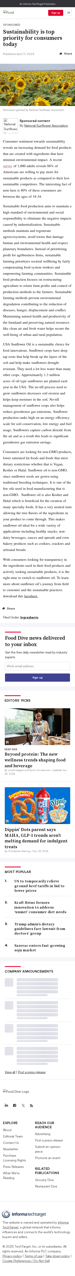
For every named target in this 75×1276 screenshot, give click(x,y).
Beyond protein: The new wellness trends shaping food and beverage (35, 759)
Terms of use (33, 1256)
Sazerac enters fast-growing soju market (39, 948)
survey (7, 165)
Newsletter (10, 1149)
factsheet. (31, 596)
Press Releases (13, 1167)
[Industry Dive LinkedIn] (6, 1105)
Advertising (42, 1134)
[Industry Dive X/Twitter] (23, 1105)
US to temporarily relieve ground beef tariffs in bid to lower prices (39, 886)
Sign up (55, 12)
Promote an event (47, 1158)
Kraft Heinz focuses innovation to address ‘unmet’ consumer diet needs (40, 907)
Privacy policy (12, 1256)
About (7, 1130)
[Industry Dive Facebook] (14, 1105)
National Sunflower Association (46, 126)
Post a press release (32, 1072)
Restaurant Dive (46, 1186)
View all (10, 1072)
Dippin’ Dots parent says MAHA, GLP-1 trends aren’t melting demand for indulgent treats (36, 838)
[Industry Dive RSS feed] (31, 1105)
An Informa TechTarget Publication (37, 3)
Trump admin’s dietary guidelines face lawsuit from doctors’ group (39, 929)
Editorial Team (13, 1136)
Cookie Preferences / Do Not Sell (26, 1261)
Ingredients (29, 617)
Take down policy (57, 1256)
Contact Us (11, 1143)
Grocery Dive (44, 1180)
